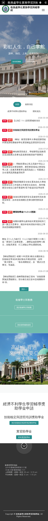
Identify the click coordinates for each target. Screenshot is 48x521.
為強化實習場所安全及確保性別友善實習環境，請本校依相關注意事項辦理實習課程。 (24, 200)
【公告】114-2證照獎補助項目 (26, 120)
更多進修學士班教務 (24, 307)
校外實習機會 (17, 61)
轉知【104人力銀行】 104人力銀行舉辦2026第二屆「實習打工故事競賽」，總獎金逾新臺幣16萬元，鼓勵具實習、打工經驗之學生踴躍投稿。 (24, 242)
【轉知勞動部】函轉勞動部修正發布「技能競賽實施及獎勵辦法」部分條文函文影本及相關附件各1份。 (23, 279)
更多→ (24, 289)
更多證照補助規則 (24, 325)
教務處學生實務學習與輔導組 (26, 2)
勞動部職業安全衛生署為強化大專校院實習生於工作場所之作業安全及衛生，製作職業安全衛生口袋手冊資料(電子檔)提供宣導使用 (24, 184)
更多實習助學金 (24, 437)
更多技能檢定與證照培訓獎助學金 (24, 423)
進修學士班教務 (24, 299)
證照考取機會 (31, 61)
